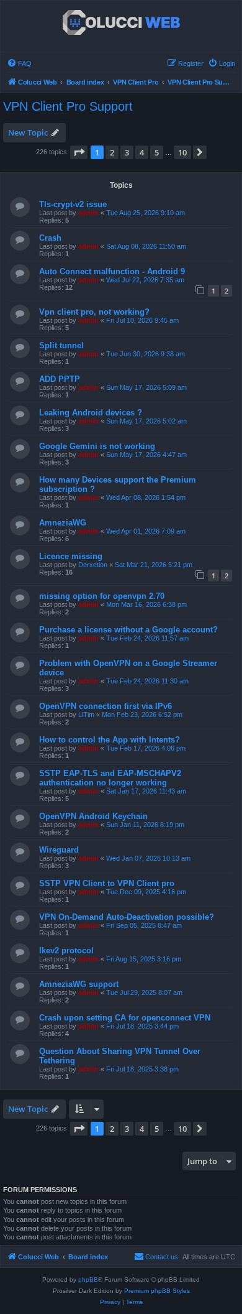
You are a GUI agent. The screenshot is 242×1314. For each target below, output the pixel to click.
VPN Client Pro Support (68, 106)
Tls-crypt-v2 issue (73, 204)
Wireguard (59, 849)
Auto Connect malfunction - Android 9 (112, 271)
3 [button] (127, 152)
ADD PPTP (59, 379)
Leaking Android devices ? (90, 412)
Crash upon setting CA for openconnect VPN (124, 1017)
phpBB (88, 1279)
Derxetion (92, 564)
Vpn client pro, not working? (94, 312)
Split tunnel (61, 345)
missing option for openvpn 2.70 (101, 596)
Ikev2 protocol (66, 950)
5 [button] (157, 152)
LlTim (86, 714)
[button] (78, 152)
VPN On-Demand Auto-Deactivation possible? (126, 917)
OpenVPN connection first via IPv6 (105, 706)
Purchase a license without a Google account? (128, 629)
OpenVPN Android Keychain (93, 816)
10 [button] (182, 152)
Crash (50, 238)
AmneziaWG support (79, 984)
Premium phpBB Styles (157, 1290)
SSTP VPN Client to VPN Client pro (106, 883)
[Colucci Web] (121, 23)
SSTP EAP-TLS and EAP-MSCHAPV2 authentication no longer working (110, 778)
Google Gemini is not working (97, 446)
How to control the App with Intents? (109, 739)
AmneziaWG (62, 522)
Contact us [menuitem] (161, 1257)
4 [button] (142, 152)
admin (88, 212)
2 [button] (112, 152)
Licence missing (70, 556)
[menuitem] (19, 63)
